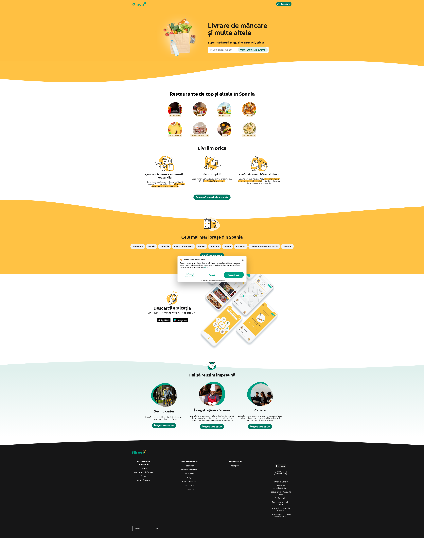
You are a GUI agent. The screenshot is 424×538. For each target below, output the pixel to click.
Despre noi (189, 466)
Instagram (235, 466)
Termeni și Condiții (280, 482)
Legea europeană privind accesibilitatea (280, 515)
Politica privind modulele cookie (280, 493)
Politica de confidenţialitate (280, 487)
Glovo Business (143, 480)
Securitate (189, 485)
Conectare (189, 489)
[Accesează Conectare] (139, 4)
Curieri (143, 476)
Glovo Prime (189, 474)
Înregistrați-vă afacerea (143, 472)
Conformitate (280, 498)
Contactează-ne (189, 481)
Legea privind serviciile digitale (280, 509)
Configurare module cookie (280, 503)
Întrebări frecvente (189, 470)
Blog (189, 478)
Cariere (144, 468)
